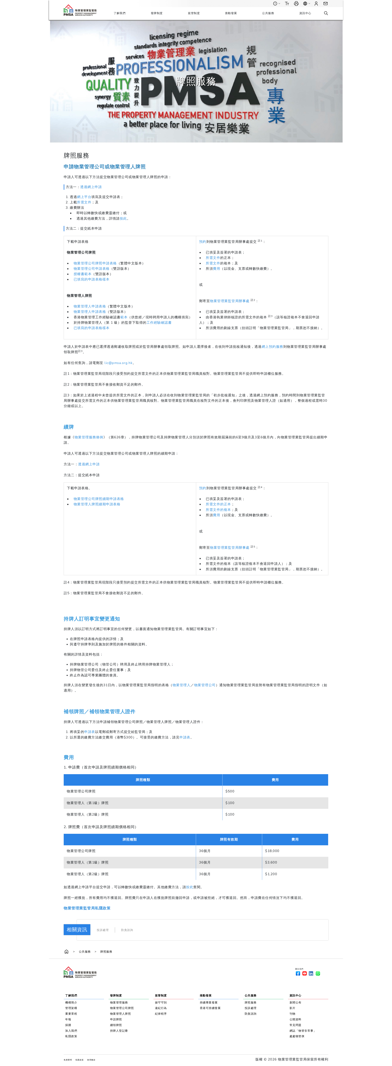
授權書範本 (83, 274)
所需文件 (84, 202)
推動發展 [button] (231, 13)
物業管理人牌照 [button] (120, 1014)
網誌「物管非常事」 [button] (303, 1031)
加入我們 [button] (71, 1031)
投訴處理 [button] (251, 1008)
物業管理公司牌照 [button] (122, 1008)
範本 (124, 317)
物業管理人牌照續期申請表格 (97, 504)
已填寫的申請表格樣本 (92, 279)
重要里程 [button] (71, 1014)
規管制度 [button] (194, 13)
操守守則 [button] (161, 1002)
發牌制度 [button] (157, 13)
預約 (202, 241)
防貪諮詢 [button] (251, 1014)
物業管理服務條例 (89, 437)
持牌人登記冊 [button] (119, 1031)
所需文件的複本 (218, 509)
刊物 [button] (293, 1014)
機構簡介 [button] (71, 1002)
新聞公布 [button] (296, 1002)
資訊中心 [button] (305, 13)
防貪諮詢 (127, 930)
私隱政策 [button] (71, 1036)
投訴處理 (103, 930)
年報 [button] (68, 1019)
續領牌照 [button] (116, 1025)
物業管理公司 (205, 685)
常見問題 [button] (296, 1025)
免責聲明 (68, 1060)
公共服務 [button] (268, 13)
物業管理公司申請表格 (92, 268)
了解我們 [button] (120, 13)
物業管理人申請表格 (90, 306)
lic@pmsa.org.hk (118, 362)
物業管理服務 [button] (119, 1002)
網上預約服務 (272, 346)
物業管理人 (182, 685)
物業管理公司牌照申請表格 (95, 263)
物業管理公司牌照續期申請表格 (99, 499)
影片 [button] (293, 1008)
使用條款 (91, 1060)
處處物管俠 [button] (297, 1036)
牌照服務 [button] (106, 951)
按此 (123, 218)
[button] (325, 3)
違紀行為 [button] (161, 1008)
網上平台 (84, 197)
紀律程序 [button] (161, 1014)
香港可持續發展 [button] (210, 1008)
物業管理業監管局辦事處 (230, 301)
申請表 (89, 732)
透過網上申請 (91, 187)
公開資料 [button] (296, 1019)
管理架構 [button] (71, 1008)
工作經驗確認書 (159, 322)
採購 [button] (68, 1025)
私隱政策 (79, 1060)
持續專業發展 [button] (209, 1002)
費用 (216, 268)
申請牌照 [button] (116, 1019)
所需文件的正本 (218, 504)
